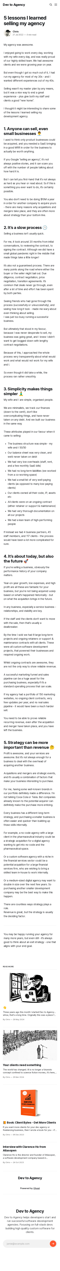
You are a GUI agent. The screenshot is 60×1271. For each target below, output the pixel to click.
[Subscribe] (53, 1243)
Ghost (36, 1188)
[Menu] (55, 4)
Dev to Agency (14, 4)
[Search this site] (50, 4)
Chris (16, 31)
